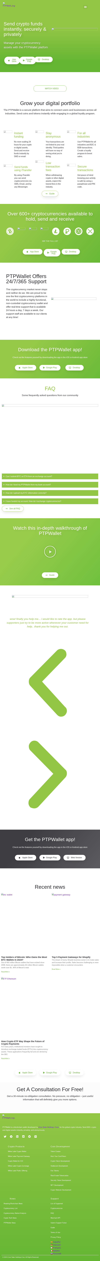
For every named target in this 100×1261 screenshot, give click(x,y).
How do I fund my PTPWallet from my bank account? (28, 485)
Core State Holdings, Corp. (48, 1127)
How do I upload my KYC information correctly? (26, 493)
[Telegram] (11, 1136)
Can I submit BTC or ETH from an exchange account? (29, 476)
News (12, 1199)
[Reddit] (29, 1136)
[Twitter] (5, 1136)
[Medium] (35, 1136)
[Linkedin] (17, 1136)
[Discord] (23, 1136)
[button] (85, 7)
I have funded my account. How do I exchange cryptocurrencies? (33, 501)
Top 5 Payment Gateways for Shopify (71, 957)
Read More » (5, 972)
